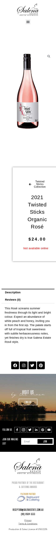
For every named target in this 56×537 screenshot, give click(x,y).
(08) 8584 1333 (28, 514)
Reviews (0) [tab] (13, 299)
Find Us (28, 402)
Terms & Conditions (28, 523)
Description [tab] (13, 292)
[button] (28, 21)
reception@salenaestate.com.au (28, 509)
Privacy (27, 520)
